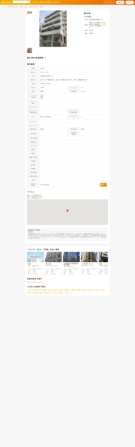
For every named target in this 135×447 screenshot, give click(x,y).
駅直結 (40, 292)
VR (94, 290)
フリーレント (30, 290)
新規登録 (120, 2)
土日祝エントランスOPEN (87, 290)
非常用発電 (66, 290)
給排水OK (103, 290)
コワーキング (54, 292)
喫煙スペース (61, 292)
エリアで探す (35, 2)
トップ (3, 6)
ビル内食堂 (72, 290)
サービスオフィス (46, 292)
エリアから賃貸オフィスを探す (12, 6)
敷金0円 (61, 290)
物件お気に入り (49, 2)
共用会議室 (78, 290)
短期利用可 (45, 290)
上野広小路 (102, 24)
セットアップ (55, 290)
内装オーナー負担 (37, 290)
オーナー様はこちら (109, 2)
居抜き (50, 290)
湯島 (101, 22)
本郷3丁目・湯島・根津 (33, 6)
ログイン (130, 2)
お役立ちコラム (57, 2)
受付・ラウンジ (68, 292)
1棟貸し (97, 290)
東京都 (21, 6)
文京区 (25, 6)
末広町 (103, 25)
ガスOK (29, 292)
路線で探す (41, 2)
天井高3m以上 (35, 292)
